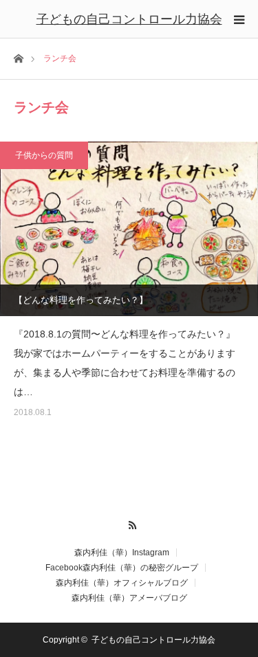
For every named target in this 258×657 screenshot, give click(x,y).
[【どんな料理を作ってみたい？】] (129, 229)
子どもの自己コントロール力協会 (129, 19)
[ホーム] (18, 57)
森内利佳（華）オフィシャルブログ (122, 583)
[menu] (238, 19)
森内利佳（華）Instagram (121, 552)
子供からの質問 (44, 155)
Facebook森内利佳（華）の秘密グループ (121, 568)
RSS (129, 523)
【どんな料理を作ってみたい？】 (81, 300)
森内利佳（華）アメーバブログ (129, 598)
